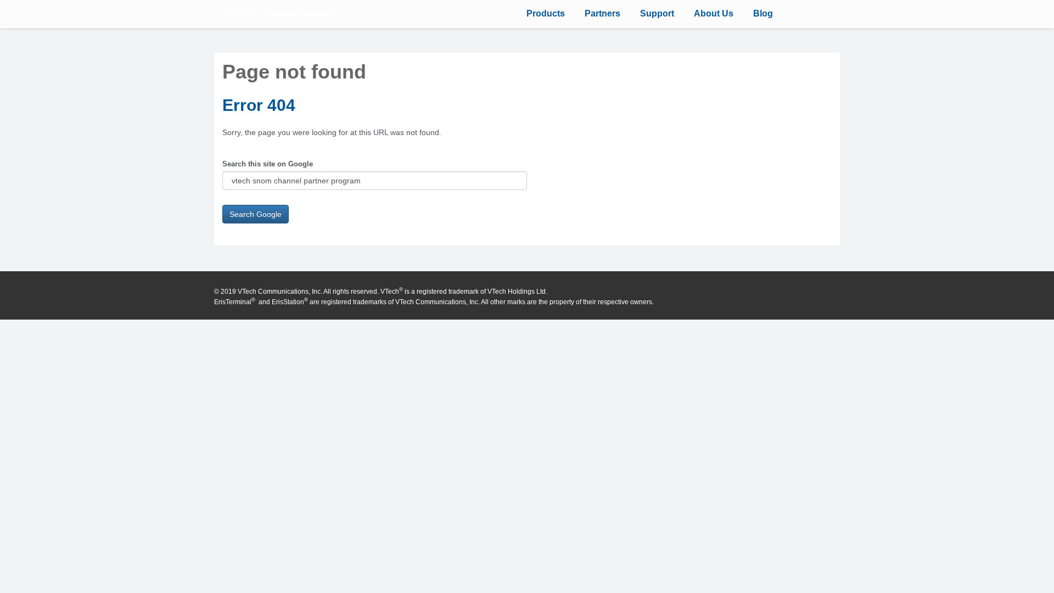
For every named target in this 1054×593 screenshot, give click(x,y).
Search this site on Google (267, 164)
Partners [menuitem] (602, 13)
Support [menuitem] (657, 13)
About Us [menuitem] (713, 13)
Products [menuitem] (545, 13)
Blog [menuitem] (763, 13)
